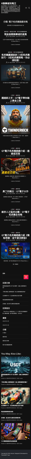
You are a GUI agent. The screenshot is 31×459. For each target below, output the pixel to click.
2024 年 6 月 (6, 321)
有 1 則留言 (15, 264)
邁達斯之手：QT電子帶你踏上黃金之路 (15, 99)
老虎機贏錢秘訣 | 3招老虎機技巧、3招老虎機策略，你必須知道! (15, 57)
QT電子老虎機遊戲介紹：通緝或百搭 (15, 152)
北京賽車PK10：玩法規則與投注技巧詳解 (12, 295)
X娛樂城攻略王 (8, 3)
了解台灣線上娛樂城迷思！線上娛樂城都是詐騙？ (14, 291)
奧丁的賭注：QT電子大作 (15, 191)
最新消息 (6, 31)
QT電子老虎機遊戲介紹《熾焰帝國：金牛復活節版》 (15, 236)
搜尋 (4, 273)
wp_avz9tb (12, 36)
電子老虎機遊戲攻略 (22, 31)
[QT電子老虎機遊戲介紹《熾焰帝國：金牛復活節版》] (15, 250)
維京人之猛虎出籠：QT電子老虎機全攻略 (15, 213)
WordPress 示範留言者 (9, 311)
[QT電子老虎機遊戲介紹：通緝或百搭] (15, 166)
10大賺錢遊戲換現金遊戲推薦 (9, 441)
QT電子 (13, 95)
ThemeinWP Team (5, 455)
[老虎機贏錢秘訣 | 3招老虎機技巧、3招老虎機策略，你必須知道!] (15, 73)
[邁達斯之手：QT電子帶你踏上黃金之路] (15, 119)
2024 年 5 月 (6, 325)
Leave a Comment (15, 44)
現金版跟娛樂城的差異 (15, 34)
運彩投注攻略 (13, 31)
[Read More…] (16, 41)
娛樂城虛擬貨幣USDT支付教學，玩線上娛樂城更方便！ (15, 375)
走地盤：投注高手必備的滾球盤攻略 (11, 303)
